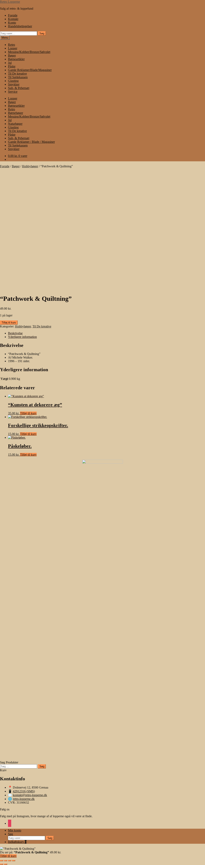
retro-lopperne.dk (24, 799)
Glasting (13, 80)
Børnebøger (15, 113)
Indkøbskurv (17, 842)
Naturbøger (15, 123)
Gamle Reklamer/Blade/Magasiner (30, 70)
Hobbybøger (30, 166)
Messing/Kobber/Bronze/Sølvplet (29, 52)
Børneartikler (16, 59)
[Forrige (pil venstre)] (1, 864)
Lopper (12, 48)
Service (12, 91)
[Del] (9, 860)
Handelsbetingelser (20, 26)
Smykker (13, 84)
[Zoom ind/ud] (1, 860)
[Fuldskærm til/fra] (5, 860)
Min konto (14, 830)
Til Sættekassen (18, 77)
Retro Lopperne (10, 1)
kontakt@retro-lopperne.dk (30, 795)
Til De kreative (17, 73)
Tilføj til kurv (9, 322)
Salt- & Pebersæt (18, 88)
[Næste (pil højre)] (5, 864)
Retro (11, 44)
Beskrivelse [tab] (15, 333)
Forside (12, 15)
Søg (41, 33)
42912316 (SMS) (24, 791)
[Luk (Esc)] (13, 860)
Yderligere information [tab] (22, 336)
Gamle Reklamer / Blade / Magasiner (31, 141)
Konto (12, 22)
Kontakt (13, 19)
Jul (10, 62)
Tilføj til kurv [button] (28, 413)
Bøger (12, 55)
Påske (11, 66)
